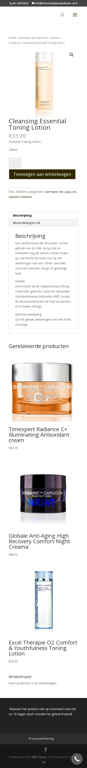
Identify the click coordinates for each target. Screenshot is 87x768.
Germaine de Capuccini (33, 38)
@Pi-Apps (39, 757)
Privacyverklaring (41, 738)
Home (12, 38)
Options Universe (20, 197)
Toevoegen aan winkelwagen (42, 174)
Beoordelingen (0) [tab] (26, 223)
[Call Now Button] (77, 759)
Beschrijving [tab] (22, 215)
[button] (71, 55)
